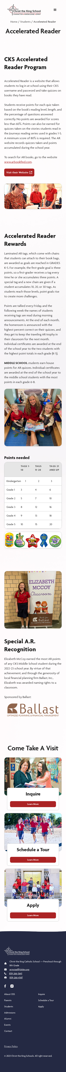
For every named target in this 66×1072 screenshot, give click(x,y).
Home (13, 21)
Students (25, 21)
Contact (8, 1031)
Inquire (41, 994)
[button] (55, 10)
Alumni (7, 1018)
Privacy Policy (11, 1046)
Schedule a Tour (46, 1000)
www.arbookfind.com (18, 162)
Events (7, 1024)
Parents (7, 1000)
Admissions (9, 1012)
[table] (33, 495)
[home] (23, 9)
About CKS (9, 994)
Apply (41, 1006)
